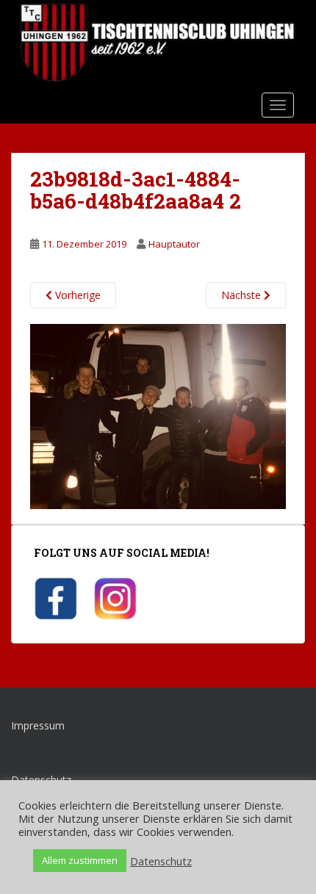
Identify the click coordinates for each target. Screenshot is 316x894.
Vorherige (76, 295)
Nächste (242, 295)
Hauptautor (174, 243)
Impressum (38, 725)
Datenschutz (161, 861)
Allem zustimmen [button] (80, 860)
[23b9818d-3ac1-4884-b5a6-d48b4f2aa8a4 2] (158, 415)
